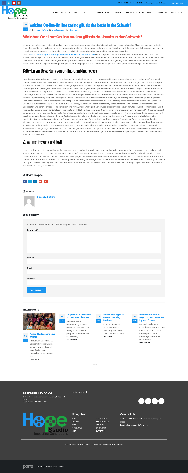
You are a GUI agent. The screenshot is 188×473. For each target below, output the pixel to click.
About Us (65, 12)
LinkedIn (35, 181)
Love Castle (87, 12)
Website (31, 278)
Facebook (25, 181)
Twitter (30, 181)
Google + (40, 181)
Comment (32, 230)
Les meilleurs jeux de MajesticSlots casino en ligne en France (151, 317)
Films (76, 12)
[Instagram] (19, 3)
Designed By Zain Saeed (113, 444)
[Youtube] (14, 3)
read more (35, 359)
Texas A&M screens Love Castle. (42, 335)
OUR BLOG (100, 425)
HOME (74, 419)
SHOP (74, 431)
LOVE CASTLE (77, 428)
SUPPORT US (101, 431)
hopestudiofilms (41, 30)
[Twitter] (9, 3)
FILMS (74, 425)
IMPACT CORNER (102, 422)
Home (55, 12)
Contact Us (162, 12)
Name (30, 257)
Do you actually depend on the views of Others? (79, 316)
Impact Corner (178, 3)
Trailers (117, 12)
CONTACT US (101, 428)
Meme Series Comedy (134, 12)
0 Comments (74, 30)
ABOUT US (75, 422)
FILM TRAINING (101, 419)
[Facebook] (4, 3)
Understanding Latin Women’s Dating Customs (113, 317)
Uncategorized (58, 30)
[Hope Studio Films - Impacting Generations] (14, 12)
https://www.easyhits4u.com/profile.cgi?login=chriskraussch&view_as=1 (62, 54)
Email (45, 181)
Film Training (103, 12)
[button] (92, 364)
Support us (176, 12)
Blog (149, 12)
